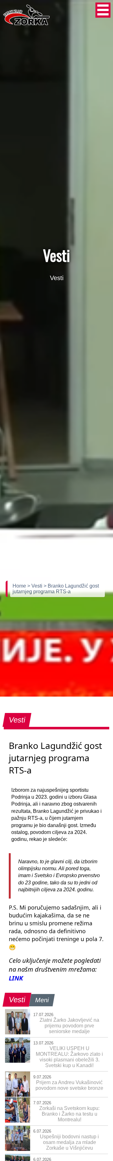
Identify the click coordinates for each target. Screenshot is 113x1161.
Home (20, 586)
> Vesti (35, 586)
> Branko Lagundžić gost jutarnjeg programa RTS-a (56, 588)
